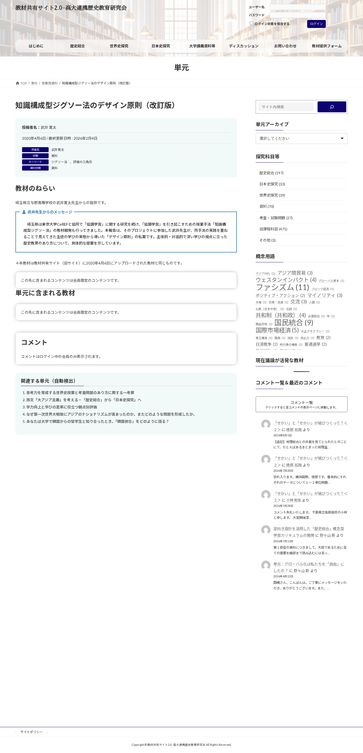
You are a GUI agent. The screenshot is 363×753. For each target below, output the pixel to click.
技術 (293, 338)
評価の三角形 (82, 162)
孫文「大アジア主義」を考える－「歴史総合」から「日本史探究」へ (83, 400)
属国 (280, 338)
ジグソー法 (59, 162)
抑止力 (307, 338)
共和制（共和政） (281, 315)
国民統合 (294, 322)
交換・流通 (278, 302)
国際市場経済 (277, 330)
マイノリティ (325, 295)
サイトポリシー (31, 732)
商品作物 (264, 324)
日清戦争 (267, 344)
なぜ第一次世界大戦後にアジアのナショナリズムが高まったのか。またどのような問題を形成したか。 (111, 414)
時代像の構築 (291, 344)
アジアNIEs (265, 273)
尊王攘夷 (264, 338)
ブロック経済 (322, 289)
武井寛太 (57, 150)
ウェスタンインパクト (286, 280)
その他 (265, 240)
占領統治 (316, 316)
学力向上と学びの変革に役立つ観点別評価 (61, 407)
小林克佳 (293, 500)
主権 (261, 302)
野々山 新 (327, 535)
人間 (314, 302)
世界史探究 (268, 195)
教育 (323, 337)
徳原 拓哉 (294, 429)
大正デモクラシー (315, 331)
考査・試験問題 (272, 218)
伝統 (291, 309)
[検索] (332, 106)
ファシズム (282, 287)
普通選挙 (316, 344)
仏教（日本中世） (270, 309)
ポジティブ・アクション (280, 295)
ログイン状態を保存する (272, 24)
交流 (298, 301)
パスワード (257, 15)
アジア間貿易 (295, 273)
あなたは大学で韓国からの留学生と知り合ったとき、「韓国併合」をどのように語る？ (97, 421)
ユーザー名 (257, 7)
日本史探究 (268, 184)
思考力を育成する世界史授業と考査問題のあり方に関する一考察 (80, 392)
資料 (54, 156)
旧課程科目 (268, 229)
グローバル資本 (331, 280)
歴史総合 (266, 173)
